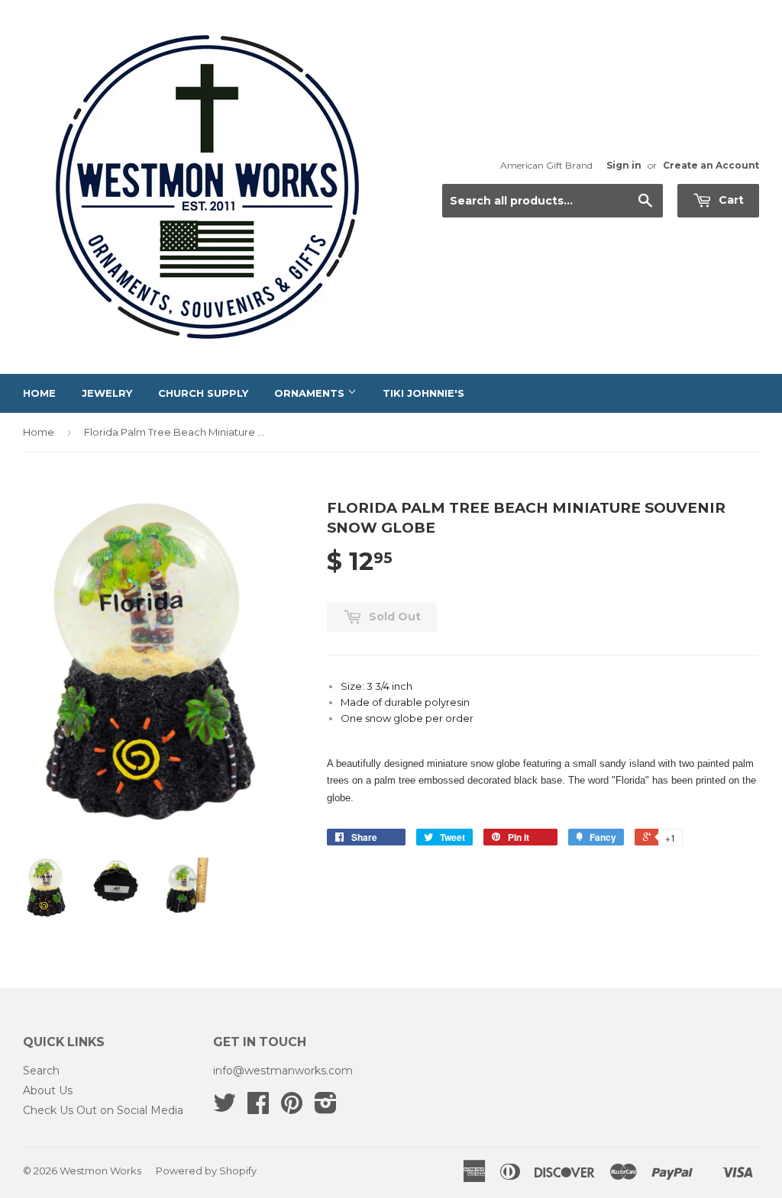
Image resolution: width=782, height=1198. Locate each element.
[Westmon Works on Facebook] (258, 1108)
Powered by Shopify (206, 1170)
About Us (48, 1090)
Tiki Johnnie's (423, 393)
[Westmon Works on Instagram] (326, 1108)
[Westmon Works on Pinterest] (291, 1108)
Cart (730, 200)
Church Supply (203, 393)
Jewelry (107, 393)
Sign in (623, 165)
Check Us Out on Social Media (103, 1110)
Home (39, 393)
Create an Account (711, 165)
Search (41, 1070)
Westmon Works (100, 1170)
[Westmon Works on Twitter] (224, 1108)
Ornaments (310, 393)
